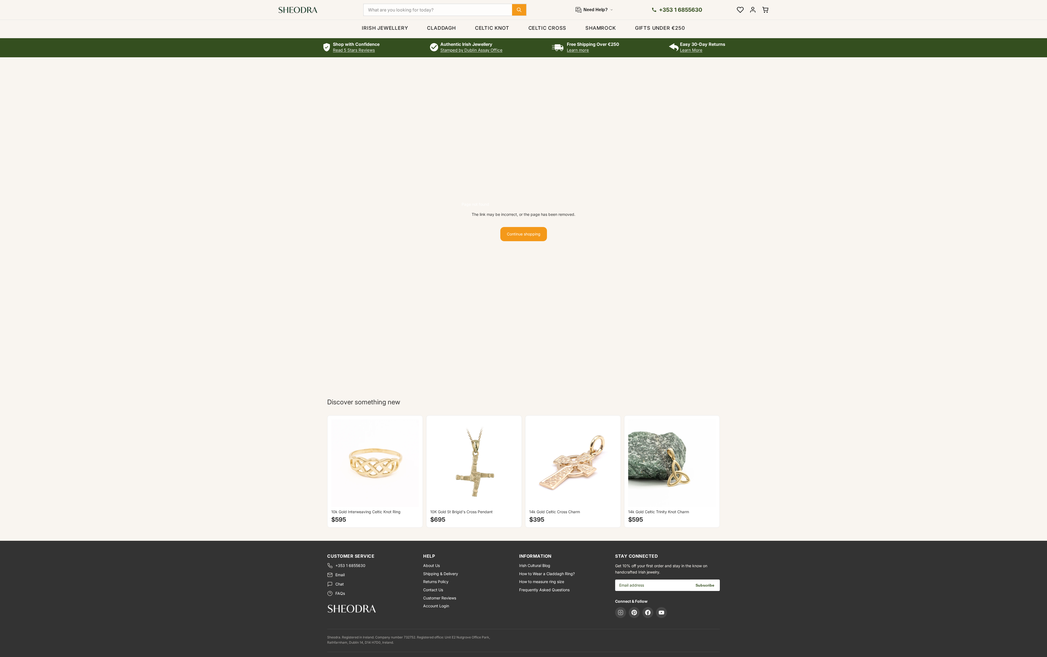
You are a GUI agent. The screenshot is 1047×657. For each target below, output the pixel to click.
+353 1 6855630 (350, 565)
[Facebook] (647, 612)
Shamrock (600, 28)
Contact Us (433, 589)
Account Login (436, 606)
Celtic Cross (547, 28)
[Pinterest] (634, 612)
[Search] (519, 10)
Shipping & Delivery (440, 573)
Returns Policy (436, 581)
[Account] (752, 9)
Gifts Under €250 (660, 28)
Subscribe (705, 585)
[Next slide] (410, 463)
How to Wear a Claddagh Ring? (547, 573)
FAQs (340, 593)
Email (340, 574)
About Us (431, 565)
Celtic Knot (492, 28)
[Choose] (410, 499)
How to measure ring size (541, 581)
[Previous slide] (339, 463)
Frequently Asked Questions (544, 589)
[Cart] (765, 9)
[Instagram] (620, 612)
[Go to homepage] (370, 608)
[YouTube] (661, 612)
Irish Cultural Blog (534, 565)
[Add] (509, 499)
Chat (339, 584)
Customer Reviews (439, 598)
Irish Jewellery (385, 28)
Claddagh (441, 28)
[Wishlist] (740, 9)
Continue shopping (523, 234)
